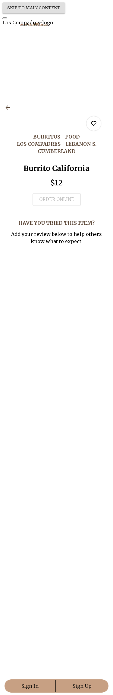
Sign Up (82, 686)
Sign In (30, 686)
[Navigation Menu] (4, 18)
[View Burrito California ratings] (93, 123)
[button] (9, 107)
